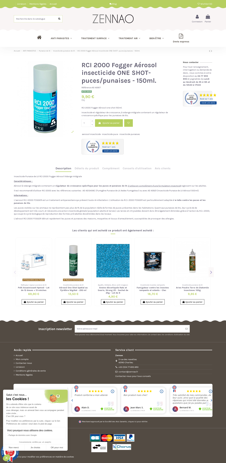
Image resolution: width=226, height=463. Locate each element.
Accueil (53, 4)
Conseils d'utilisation (137, 168)
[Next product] (211, 51)
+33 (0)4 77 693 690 (129, 367)
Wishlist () (206, 4)
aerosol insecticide (91, 134)
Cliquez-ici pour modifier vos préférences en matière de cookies (43, 456)
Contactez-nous (24, 363)
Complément (110, 168)
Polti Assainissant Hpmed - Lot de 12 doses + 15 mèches (33, 289)
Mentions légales (38, 4)
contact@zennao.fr (128, 371)
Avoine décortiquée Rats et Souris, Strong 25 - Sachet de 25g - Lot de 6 (113, 290)
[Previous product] (210, 51)
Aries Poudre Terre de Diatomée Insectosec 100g (192, 289)
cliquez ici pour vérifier (137, 421)
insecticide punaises (129, 134)
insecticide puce (110, 134)
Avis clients (162, 168)
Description (63, 168)
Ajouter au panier (111, 123)
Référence (86, 87)
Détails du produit (87, 168)
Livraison (22, 4)
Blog (114, 4)
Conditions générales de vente (31, 371)
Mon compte (22, 359)
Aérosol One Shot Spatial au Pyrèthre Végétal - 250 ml (73, 289)
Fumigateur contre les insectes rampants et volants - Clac (153, 289)
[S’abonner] (186, 329)
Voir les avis (110, 151)
